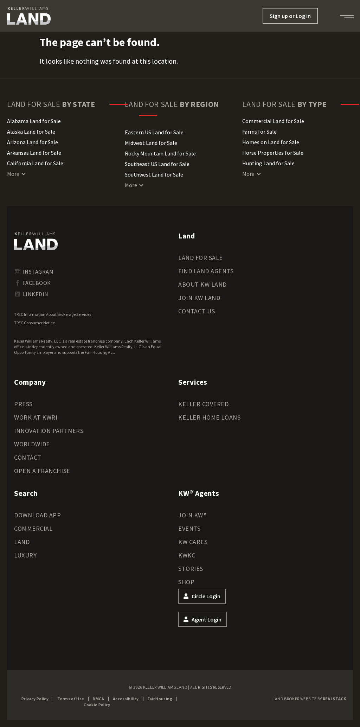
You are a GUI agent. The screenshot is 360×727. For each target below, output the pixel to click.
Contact (27, 457)
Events (189, 528)
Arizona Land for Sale (32, 142)
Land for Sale (200, 258)
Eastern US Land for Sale (154, 132)
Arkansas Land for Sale (34, 152)
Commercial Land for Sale (273, 121)
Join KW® (192, 515)
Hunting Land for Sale (268, 163)
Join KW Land (199, 298)
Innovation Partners (48, 431)
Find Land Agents (206, 271)
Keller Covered (203, 404)
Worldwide (32, 444)
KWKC (186, 555)
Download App (37, 515)
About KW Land (202, 284)
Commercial (33, 528)
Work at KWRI (35, 417)
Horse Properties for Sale (272, 152)
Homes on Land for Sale (270, 142)
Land (22, 542)
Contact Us (196, 311)
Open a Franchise (42, 471)
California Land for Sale (35, 163)
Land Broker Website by (309, 698)
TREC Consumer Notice (34, 322)
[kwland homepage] (36, 241)
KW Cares (192, 542)
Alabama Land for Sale (34, 121)
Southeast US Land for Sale (157, 163)
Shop (186, 582)
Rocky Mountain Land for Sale (160, 153)
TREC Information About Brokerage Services (52, 314)
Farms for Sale (259, 131)
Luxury (25, 555)
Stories (190, 569)
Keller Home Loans (209, 417)
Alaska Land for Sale (31, 131)
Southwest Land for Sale (154, 174)
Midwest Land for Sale (151, 142)
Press (23, 404)
